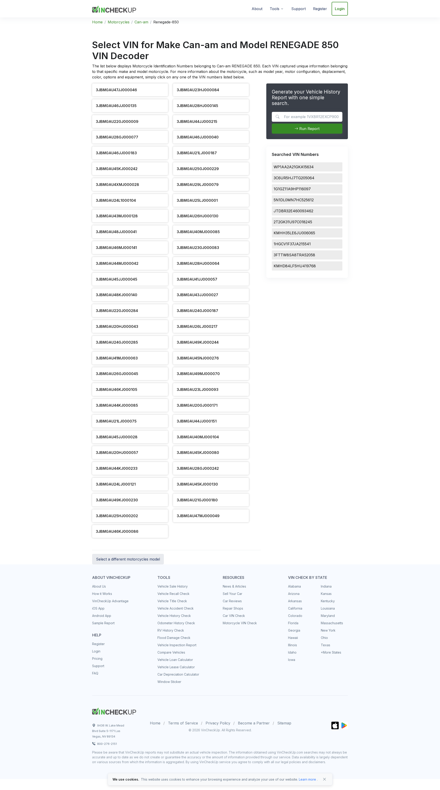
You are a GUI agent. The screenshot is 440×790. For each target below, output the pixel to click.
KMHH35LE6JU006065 (294, 233)
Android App (101, 616)
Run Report (308, 128)
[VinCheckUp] (114, 8)
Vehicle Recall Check (173, 594)
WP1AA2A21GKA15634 (294, 167)
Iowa (291, 660)
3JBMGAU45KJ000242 (117, 168)
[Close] (324, 779)
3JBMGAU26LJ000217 (197, 326)
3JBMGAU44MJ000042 (117, 263)
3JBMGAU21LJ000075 (116, 421)
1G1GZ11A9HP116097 (292, 189)
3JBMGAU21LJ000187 (197, 153)
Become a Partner (254, 723)
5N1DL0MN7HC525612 (294, 200)
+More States (331, 652)
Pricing (97, 658)
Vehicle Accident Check (175, 608)
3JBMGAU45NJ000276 (198, 358)
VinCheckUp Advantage (110, 601)
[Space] (114, 710)
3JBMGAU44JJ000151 (197, 421)
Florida (293, 623)
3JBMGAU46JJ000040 (198, 137)
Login (340, 8)
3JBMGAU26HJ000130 (197, 216)
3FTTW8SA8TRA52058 (294, 255)
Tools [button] (274, 8)
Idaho (292, 652)
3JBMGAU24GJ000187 (197, 310)
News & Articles (234, 586)
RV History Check (170, 630)
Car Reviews (232, 601)
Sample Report (103, 623)
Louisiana (328, 608)
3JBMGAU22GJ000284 (117, 310)
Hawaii (293, 638)
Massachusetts (332, 623)
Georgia (294, 630)
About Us (99, 586)
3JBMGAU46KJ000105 (116, 389)
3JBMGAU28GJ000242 (198, 468)
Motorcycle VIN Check (240, 623)
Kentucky (328, 601)
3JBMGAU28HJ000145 (197, 105)
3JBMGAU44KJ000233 (117, 468)
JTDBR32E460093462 (293, 211)
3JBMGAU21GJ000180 (197, 500)
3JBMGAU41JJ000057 (197, 279)
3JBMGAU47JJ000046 (116, 90)
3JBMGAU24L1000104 (116, 200)
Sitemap (284, 723)
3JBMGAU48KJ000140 (116, 295)
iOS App (98, 608)
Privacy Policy (218, 723)
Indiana (326, 586)
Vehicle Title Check (172, 601)
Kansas (326, 594)
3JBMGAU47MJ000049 (198, 516)
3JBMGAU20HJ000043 (117, 326)
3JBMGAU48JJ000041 (116, 231)
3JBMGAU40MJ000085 (198, 231)
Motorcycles (118, 22)
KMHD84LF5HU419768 (295, 266)
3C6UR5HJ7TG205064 (294, 178)
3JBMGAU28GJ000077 (117, 137)
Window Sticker (169, 682)
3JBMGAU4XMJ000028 (117, 184)
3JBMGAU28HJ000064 (198, 263)
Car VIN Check (234, 616)
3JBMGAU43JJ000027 (197, 295)
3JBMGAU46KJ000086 (117, 531)
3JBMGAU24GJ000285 (117, 342)
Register (320, 8)
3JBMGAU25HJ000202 (117, 516)
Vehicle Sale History (172, 586)
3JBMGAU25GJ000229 (198, 168)
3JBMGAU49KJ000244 (198, 342)
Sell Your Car (232, 594)
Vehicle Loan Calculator (175, 660)
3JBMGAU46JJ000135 (116, 105)
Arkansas (295, 601)
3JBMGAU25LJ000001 (197, 200)
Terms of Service (183, 723)
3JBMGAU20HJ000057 (117, 452)
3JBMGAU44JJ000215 (197, 121)
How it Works (102, 594)
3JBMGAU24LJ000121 (116, 484)
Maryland (328, 616)
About (257, 8)
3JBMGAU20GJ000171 (197, 405)
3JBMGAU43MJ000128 (117, 216)
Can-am (141, 22)
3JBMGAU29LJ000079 (198, 184)
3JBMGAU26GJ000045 (117, 373)
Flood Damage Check (173, 638)
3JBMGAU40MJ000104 (198, 437)
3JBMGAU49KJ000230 (117, 500)
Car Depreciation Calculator (178, 674)
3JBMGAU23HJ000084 (198, 90)
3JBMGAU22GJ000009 (117, 121)
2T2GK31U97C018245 (293, 222)
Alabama (294, 586)
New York (328, 630)
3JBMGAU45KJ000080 (198, 452)
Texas (325, 645)
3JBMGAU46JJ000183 (116, 153)
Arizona (294, 594)
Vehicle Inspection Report (176, 645)
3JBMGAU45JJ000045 (116, 279)
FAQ (95, 673)
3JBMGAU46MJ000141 (116, 247)
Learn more (307, 779)
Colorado (295, 616)
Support (298, 8)
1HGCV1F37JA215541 (292, 244)
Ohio (324, 638)
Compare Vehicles (171, 652)
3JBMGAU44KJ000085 (117, 405)
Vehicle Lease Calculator (176, 667)
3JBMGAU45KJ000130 (197, 484)
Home (97, 22)
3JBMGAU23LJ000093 (197, 389)
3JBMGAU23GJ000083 (198, 247)
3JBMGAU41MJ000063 (117, 358)
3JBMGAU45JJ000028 (117, 437)
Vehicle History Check (174, 616)
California (295, 608)
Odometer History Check (176, 623)
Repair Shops (233, 608)
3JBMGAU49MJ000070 (198, 373)
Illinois (292, 645)
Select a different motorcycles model (128, 559)
